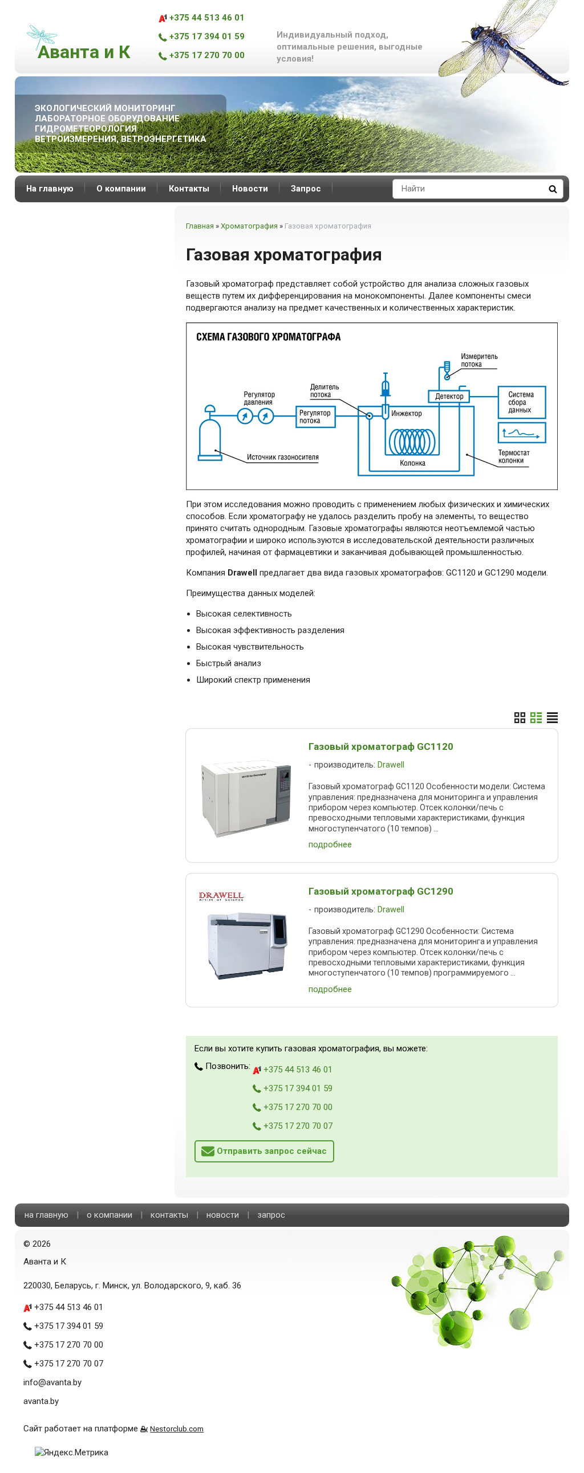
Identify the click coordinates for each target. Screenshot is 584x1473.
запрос (271, 1215)
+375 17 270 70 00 (206, 55)
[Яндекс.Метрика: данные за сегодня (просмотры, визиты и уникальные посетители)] (71, 1453)
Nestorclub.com (177, 1428)
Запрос (306, 188)
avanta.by (41, 1401)
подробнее (330, 844)
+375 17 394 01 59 (206, 36)
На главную (50, 188)
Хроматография (249, 226)
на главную (46, 1215)
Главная (200, 226)
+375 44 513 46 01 (206, 18)
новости (222, 1215)
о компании (109, 1215)
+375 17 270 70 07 (296, 1126)
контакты (169, 1215)
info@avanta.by (52, 1382)
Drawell (391, 765)
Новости (250, 188)
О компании (121, 188)
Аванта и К (84, 52)
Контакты (189, 188)
